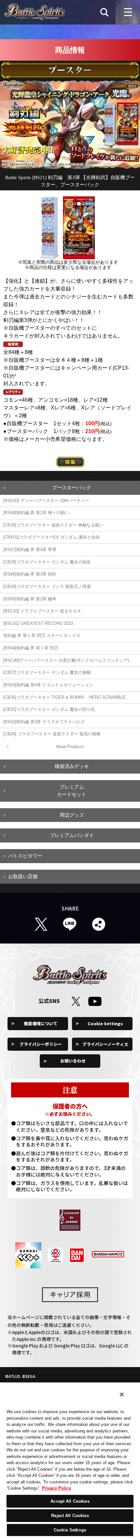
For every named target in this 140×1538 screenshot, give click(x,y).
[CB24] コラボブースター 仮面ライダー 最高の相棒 (52, 733)
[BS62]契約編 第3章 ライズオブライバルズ (44, 721)
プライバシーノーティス (105, 1044)
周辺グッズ (72, 815)
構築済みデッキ (72, 766)
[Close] (122, 1394)
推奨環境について (41, 1023)
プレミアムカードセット (71, 790)
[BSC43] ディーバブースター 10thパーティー (46, 500)
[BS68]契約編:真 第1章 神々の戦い (36, 512)
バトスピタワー (25, 856)
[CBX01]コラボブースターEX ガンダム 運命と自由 (51, 537)
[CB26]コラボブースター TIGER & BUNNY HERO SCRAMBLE (64, 697)
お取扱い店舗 (22, 876)
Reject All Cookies (70, 1515)
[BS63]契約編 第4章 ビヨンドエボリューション (48, 684)
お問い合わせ (73, 1061)
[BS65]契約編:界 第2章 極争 (29, 598)
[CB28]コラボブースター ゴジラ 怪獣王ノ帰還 (47, 586)
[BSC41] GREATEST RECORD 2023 (38, 623)
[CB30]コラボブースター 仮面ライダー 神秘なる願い (53, 525)
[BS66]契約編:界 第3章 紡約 (29, 574)
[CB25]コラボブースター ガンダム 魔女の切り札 (49, 709)
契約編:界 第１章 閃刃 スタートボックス (41, 635)
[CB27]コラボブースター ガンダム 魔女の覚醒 (47, 672)
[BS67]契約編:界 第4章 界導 (29, 549)
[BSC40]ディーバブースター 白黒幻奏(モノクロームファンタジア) (66, 660)
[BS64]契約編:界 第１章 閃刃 (30, 647)
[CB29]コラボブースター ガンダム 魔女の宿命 (47, 562)
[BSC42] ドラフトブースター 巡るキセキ (42, 611)
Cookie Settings (105, 1023)
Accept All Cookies (69, 1501)
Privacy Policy (56, 1488)
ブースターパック (71, 487)
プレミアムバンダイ (72, 835)
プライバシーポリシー (41, 1044)
